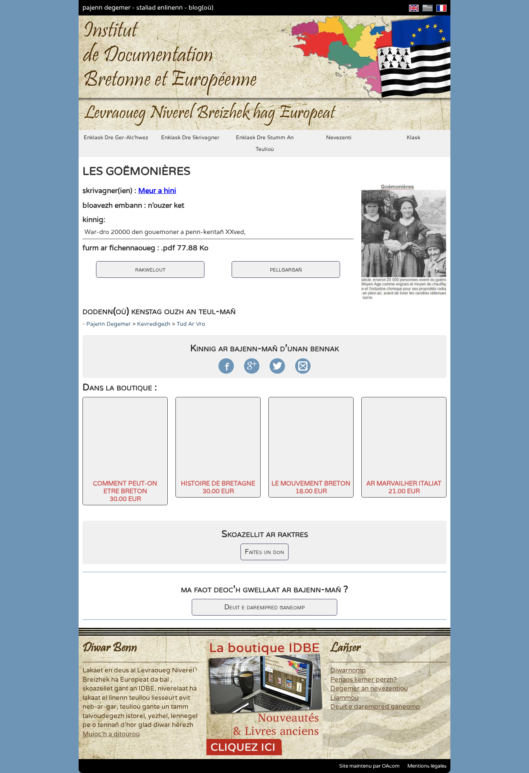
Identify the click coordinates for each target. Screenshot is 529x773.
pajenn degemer (106, 8)
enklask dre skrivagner (190, 138)
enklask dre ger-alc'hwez (116, 138)
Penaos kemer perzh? (363, 680)
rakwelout (150, 269)
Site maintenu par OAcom (369, 766)
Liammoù (344, 698)
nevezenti (339, 138)
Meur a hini (157, 190)
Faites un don (264, 552)
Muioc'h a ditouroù (111, 734)
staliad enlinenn (159, 8)
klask (413, 138)
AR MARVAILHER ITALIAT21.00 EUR (403, 487)
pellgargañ (286, 269)
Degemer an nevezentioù (369, 689)
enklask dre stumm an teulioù (265, 143)
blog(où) (201, 8)
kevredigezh (153, 324)
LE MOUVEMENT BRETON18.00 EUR (310, 487)
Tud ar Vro (191, 324)
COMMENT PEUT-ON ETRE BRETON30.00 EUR (125, 491)
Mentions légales (427, 766)
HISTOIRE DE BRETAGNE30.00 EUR (218, 487)
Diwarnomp (348, 670)
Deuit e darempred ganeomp (264, 607)
